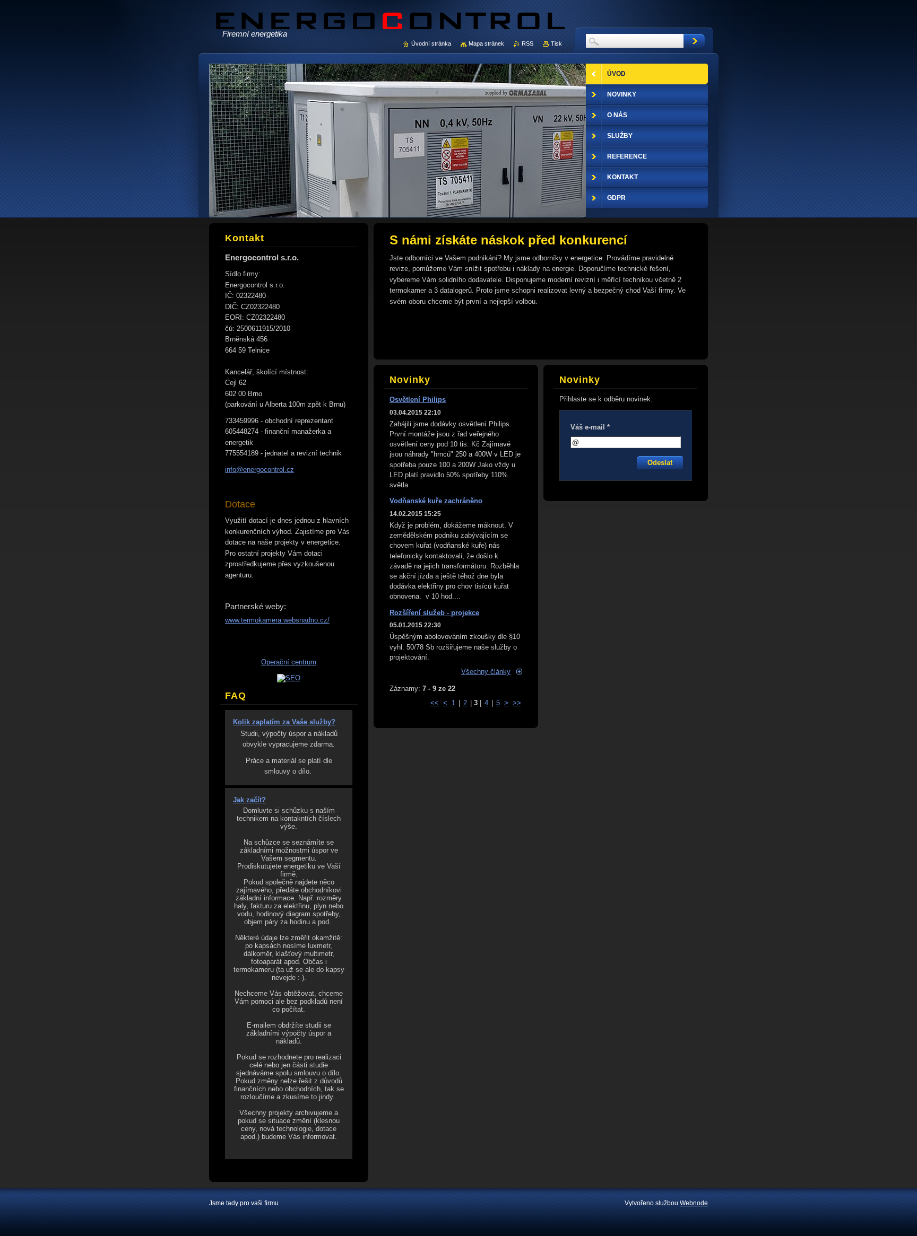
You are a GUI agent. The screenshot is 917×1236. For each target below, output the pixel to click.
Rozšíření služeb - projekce (434, 613)
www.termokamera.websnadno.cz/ (277, 620)
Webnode (694, 1203)
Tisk (556, 43)
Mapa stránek (486, 43)
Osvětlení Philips (418, 400)
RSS (527, 43)
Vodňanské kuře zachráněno (436, 501)
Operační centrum (288, 662)
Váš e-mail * (590, 427)
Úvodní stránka (431, 43)
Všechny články (486, 672)
